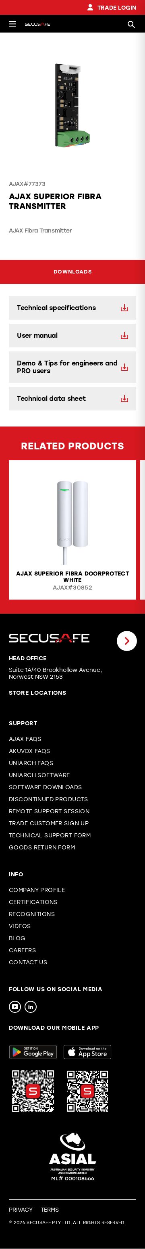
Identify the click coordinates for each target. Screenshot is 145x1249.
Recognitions (32, 914)
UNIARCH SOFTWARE (39, 775)
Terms (50, 1209)
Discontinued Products (48, 799)
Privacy (21, 1209)
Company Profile (37, 890)
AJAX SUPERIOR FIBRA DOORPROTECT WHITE (72, 577)
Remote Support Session (49, 811)
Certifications (33, 902)
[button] (18, 641)
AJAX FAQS (25, 739)
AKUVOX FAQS (29, 751)
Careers (22, 950)
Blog (17, 938)
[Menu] (12, 24)
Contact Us (28, 962)
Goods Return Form (42, 847)
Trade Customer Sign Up (49, 823)
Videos (20, 926)
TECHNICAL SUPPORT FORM (50, 835)
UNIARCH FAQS (31, 763)
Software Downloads (45, 787)
